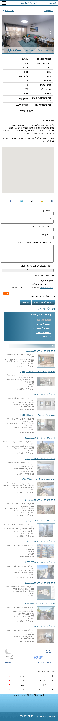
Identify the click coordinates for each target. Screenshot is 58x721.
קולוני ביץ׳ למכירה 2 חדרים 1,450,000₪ (37, 372)
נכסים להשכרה (43, 324)
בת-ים (49, 652)
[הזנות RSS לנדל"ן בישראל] (6, 293)
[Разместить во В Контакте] (52, 201)
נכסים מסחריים (43, 332)
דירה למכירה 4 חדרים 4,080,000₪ (40, 351)
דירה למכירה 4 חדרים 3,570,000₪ (40, 521)
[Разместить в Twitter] (21, 201)
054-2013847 (46, 287)
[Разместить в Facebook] (11, 201)
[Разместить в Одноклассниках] (42, 201)
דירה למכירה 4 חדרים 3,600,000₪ (40, 394)
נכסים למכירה (44, 320)
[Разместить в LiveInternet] (31, 201)
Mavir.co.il (9, 662)
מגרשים (47, 336)
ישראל (49, 650)
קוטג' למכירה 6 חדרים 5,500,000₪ (40, 604)
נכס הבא (9, 10)
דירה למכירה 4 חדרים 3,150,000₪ (40, 541)
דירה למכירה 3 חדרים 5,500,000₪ (40, 438)
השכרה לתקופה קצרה (40, 328)
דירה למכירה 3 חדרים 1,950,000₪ (40, 583)
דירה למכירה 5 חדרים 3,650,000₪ (40, 626)
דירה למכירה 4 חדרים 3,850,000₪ (40, 500)
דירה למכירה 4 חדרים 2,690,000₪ (40, 562)
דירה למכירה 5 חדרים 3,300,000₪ (40, 459)
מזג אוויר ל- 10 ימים (44, 662)
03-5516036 (26, 716)
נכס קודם (48, 10)
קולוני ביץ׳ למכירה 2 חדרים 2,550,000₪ (37, 415)
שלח (28, 270)
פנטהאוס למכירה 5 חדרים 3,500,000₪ (38, 479)
